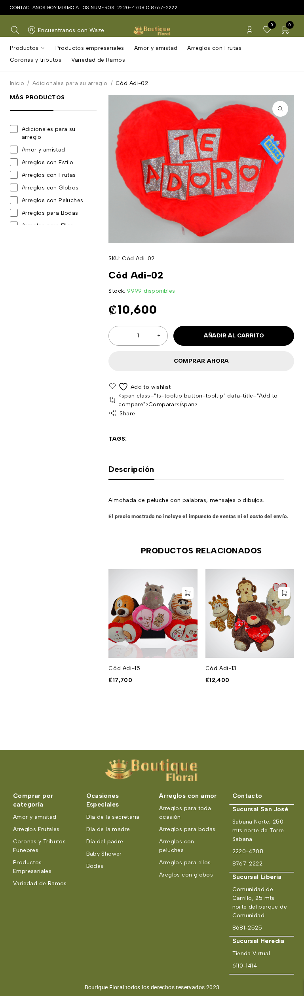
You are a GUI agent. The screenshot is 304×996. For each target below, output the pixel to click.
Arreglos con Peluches (52, 200)
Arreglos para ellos (185, 862)
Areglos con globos (186, 874)
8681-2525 (247, 927)
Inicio (17, 83)
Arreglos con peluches (176, 846)
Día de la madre (108, 829)
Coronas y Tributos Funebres (39, 846)
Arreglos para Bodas (50, 213)
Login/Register (249, 30)
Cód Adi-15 (124, 668)
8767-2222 (164, 7)
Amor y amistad (43, 149)
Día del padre (105, 841)
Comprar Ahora (201, 361)
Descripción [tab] (131, 469)
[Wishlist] (140, 387)
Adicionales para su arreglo (70, 83)
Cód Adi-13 (221, 668)
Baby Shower (104, 853)
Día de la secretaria (113, 817)
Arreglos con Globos (50, 187)
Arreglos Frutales (36, 829)
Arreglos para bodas (187, 829)
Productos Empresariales (32, 867)
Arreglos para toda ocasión (185, 812)
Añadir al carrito (234, 335)
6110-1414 (244, 965)
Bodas (95, 866)
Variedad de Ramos (40, 883)
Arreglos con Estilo (48, 162)
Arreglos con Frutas (49, 175)
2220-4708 (131, 7)
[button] (280, 109)
